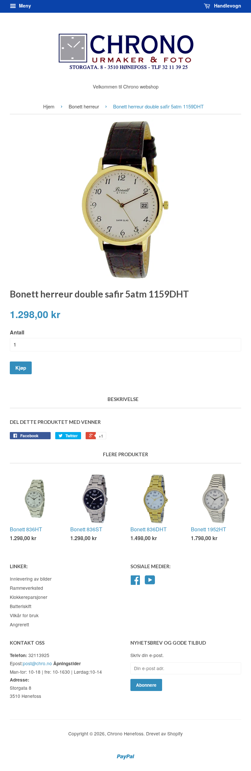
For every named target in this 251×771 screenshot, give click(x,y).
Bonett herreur (84, 106)
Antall (17, 332)
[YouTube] (150, 582)
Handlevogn (227, 5)
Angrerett (19, 624)
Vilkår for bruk (24, 615)
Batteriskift (20, 606)
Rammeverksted (26, 588)
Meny (24, 5)
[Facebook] (135, 582)
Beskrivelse (123, 399)
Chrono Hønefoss (125, 733)
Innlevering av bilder (31, 578)
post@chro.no (37, 663)
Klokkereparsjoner (28, 597)
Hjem (49, 106)
